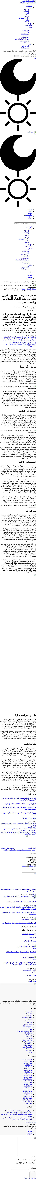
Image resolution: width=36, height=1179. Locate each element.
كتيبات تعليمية (25, 346)
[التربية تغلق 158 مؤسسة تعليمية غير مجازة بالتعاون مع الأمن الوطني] (29, 919)
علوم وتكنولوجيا (26, 1041)
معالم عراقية (27, 1047)
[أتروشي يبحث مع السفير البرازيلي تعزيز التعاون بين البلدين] (18, 898)
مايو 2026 (28, 1065)
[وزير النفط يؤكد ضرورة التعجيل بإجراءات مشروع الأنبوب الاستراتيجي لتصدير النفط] (18, 909)
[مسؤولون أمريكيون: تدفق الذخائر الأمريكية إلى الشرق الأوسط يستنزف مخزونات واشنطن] (29, 886)
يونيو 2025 (28, 1084)
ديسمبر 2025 (27, 1073)
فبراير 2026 (28, 1070)
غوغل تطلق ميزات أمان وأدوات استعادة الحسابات (21, 952)
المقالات (28, 1020)
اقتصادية (29, 1012)
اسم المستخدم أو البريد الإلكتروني (26, 1163)
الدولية (34, 894)
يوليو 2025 (28, 1082)
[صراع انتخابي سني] (29, 970)
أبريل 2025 (28, 1087)
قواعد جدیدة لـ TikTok (29, 818)
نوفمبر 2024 (27, 1096)
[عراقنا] (28, 2)
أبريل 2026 (28, 1066)
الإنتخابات (28, 1013)
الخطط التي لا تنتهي (25, 344)
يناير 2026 (28, 1072)
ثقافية (29, 1029)
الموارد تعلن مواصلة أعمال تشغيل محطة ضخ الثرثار (20, 803)
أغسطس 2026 (26, 1059)
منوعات (29, 1050)
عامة (34, 917)
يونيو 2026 (28, 1063)
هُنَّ (30, 1052)
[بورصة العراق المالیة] (29, 934)
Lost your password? (30, 1178)
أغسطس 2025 (26, 1080)
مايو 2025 (28, 1086)
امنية (29, 1022)
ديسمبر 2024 (27, 1094)
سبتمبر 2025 (27, 1079)
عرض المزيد (26, 54)
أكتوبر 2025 (28, 1077)
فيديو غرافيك (27, 1045)
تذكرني (32, 1171)
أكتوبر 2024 (27, 1098)
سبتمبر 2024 (27, 1100)
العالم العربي (27, 1017)
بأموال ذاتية (16, 344)
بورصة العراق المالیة (30, 941)
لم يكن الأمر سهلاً (21, 342)
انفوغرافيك (32, 937)
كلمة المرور (32, 1168)
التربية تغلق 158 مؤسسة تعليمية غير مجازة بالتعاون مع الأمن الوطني (19, 923)
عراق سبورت (27, 1040)
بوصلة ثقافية (27, 1026)
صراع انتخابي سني (30, 975)
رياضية (29, 1034)
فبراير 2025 (27, 1091)
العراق (30, 1019)
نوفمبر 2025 (28, 1075)
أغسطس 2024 (26, 1101)
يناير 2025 (28, 1093)
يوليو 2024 (28, 1103)
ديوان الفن (28, 1033)
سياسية (33, 905)
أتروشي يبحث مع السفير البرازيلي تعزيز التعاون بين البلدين (21, 901)
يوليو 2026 (28, 1061)
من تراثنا (29, 1048)
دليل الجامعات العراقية (24, 1031)
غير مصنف (28, 1043)
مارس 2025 (27, 1089)
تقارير (34, 971)
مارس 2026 (28, 1068)
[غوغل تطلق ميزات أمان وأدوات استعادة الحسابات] (27, 946)
